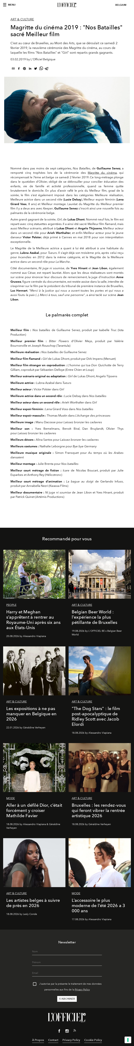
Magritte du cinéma (102, 172)
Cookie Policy (93, 1040)
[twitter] (35, 69)
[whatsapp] (41, 69)
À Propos (38, 1040)
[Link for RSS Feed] (74, 1031)
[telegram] (47, 69)
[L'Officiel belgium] (67, 5)
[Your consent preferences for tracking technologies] (128, 1040)
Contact (53, 1040)
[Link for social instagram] (67, 1031)
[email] (13, 69)
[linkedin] (30, 69)
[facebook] (19, 69)
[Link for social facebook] (59, 1031)
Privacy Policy (82, 989)
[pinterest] (24, 69)
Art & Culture (22, 19)
